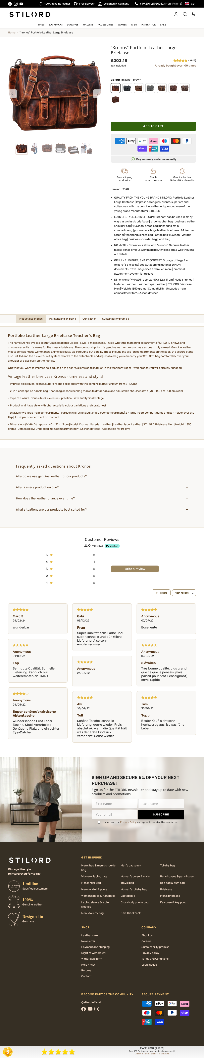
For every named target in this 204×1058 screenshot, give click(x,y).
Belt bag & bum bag (172, 883)
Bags (41, 24)
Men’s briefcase (170, 895)
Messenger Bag (91, 883)
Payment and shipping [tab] (62, 318)
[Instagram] (16, 4)
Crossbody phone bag (134, 902)
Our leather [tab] (89, 318)
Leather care (89, 935)
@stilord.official (91, 1002)
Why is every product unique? (37, 487)
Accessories (106, 24)
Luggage (72, 24)
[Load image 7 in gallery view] (55, 92)
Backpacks (56, 24)
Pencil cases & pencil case (177, 876)
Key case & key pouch (174, 902)
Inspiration (148, 24)
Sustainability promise (155, 947)
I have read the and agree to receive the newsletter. (140, 822)
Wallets (88, 24)
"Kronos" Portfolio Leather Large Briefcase (46, 32)
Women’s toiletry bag (134, 889)
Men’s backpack (131, 865)
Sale (163, 24)
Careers (146, 941)
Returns (86, 970)
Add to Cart (153, 126)
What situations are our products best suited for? (51, 509)
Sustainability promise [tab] (115, 318)
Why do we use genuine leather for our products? (51, 476)
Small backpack (131, 913)
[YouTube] (21, 4)
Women (122, 24)
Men (134, 24)
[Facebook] (10, 4)
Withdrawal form (91, 958)
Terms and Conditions (155, 958)
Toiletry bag (167, 865)
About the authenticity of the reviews (152, 1054)
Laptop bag (128, 895)
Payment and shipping (95, 947)
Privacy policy (150, 953)
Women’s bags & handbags (98, 895)
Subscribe (161, 814)
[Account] (175, 14)
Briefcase (166, 889)
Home (12, 32)
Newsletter (88, 941)
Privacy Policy (128, 822)
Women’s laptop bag (94, 876)
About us (147, 935)
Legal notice (149, 964)
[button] (180, 60)
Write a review (135, 569)
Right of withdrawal (93, 953)
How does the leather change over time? (45, 498)
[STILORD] (30, 14)
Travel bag (127, 883)
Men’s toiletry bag (92, 913)
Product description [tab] (31, 318)
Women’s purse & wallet (136, 876)
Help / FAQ (88, 964)
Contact (86, 976)
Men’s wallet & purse (94, 889)
